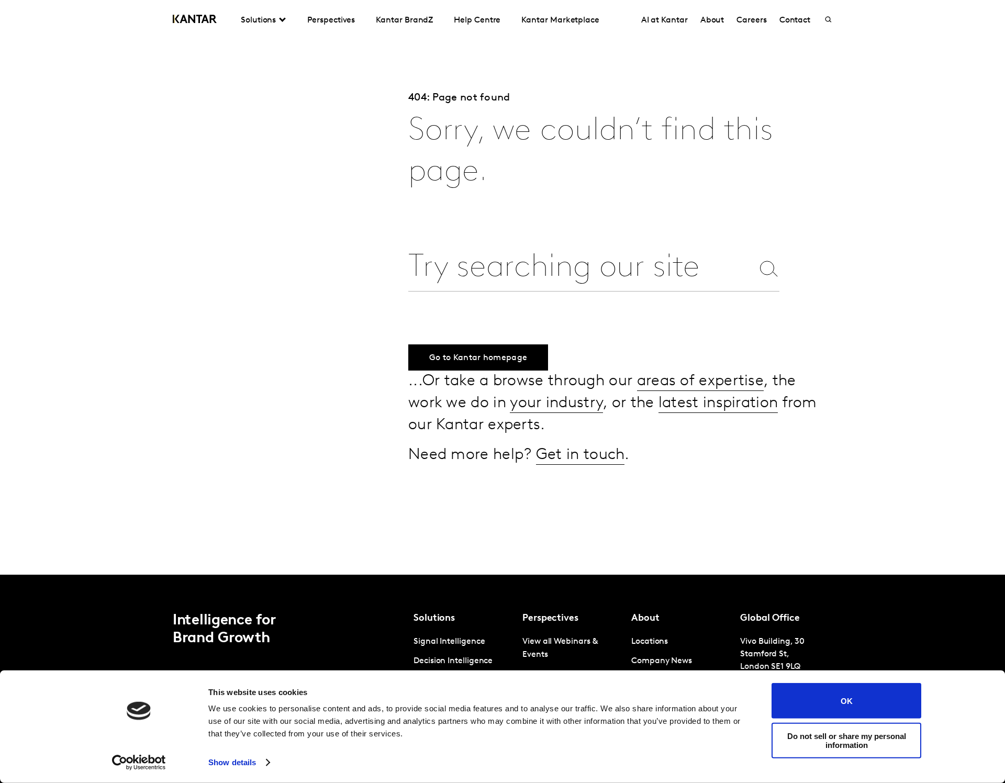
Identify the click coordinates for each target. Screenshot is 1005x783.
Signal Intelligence (449, 641)
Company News (661, 661)
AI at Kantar (664, 20)
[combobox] (580, 268)
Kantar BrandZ (404, 20)
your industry (556, 403)
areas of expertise (700, 381)
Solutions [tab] (258, 20)
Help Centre (477, 20)
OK (847, 700)
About (712, 20)
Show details (232, 762)
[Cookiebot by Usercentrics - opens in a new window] (139, 762)
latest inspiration (718, 403)
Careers (751, 20)
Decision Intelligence (453, 661)
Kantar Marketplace (560, 20)
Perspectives (331, 20)
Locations (649, 641)
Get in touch (580, 455)
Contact (794, 20)
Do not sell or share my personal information (846, 740)
